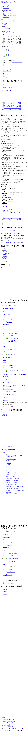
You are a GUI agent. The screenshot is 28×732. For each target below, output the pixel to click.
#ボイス (5, 254)
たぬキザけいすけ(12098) (8, 450)
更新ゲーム (6, 6)
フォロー (3, 93)
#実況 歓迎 (5, 251)
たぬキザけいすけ (6, 90)
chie (4, 343)
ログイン (17, 28)
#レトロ (5, 26)
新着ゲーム (6, 5)
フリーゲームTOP (7, 209)
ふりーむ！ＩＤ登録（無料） (8, 28)
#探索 (4, 25)
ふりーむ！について (8, 722)
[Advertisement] (14, 284)
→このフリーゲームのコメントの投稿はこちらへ (12, 242)
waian (4, 360)
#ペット (5, 257)
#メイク (5, 256)
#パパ (4, 260)
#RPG (4, 258)
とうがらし (6, 379)
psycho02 (5, 397)
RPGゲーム (6, 210)
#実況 (4, 250)
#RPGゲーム (6, 84)
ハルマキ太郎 (6, 311)
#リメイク (5, 248)
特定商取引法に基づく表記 (9, 721)
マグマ (5, 327)
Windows (3, 267)
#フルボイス (6, 253)
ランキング (6, 8)
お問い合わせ (6, 725)
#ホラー (5, 23)
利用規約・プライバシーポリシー (11, 719)
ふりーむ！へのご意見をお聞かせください (13, 728)
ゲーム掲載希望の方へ (8, 727)
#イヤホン (5, 261)
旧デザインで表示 (7, 724)
